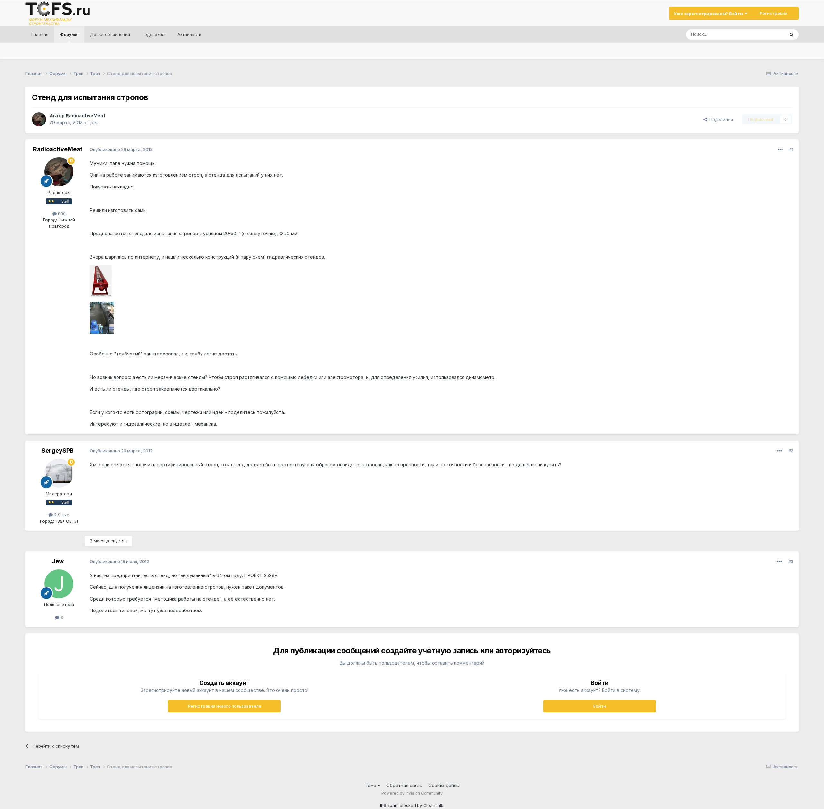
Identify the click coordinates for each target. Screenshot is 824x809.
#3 (790, 561)
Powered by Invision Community (412, 793)
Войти (599, 706)
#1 (791, 149)
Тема (371, 785)
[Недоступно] (101, 280)
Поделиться (720, 119)
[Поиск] (791, 34)
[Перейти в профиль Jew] (58, 583)
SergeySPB (58, 450)
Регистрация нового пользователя (224, 706)
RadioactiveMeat (85, 115)
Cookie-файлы (444, 785)
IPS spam (389, 805)
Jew (58, 561)
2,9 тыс (61, 514)
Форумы (69, 34)
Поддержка (154, 34)
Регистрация (773, 13)
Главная (39, 34)
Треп (93, 122)
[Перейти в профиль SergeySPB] (58, 473)
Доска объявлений (110, 34)
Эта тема (767, 34)
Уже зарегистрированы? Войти (709, 13)
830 (61, 213)
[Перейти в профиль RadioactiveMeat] (39, 119)
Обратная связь (404, 785)
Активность (189, 34)
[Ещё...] (780, 149)
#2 (790, 450)
